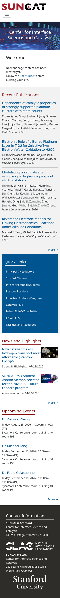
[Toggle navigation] (6, 14)
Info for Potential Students (23, 285)
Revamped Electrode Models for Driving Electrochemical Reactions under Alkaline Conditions (28, 223)
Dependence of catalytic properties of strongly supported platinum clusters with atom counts (29, 107)
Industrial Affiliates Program (24, 298)
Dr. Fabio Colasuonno (18, 472)
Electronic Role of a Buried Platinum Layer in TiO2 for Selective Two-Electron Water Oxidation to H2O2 (29, 145)
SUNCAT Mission (16, 278)
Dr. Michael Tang (14, 446)
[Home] (25, 6)
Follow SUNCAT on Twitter (22, 311)
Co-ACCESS (13, 318)
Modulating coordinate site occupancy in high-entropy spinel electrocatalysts (27, 176)
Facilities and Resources (21, 324)
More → (53, 249)
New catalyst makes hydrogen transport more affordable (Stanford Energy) (21, 355)
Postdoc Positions (17, 291)
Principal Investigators (20, 271)
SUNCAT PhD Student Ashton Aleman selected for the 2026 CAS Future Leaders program (20, 382)
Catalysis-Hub (14, 305)
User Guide (27, 76)
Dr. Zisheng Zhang (16, 419)
